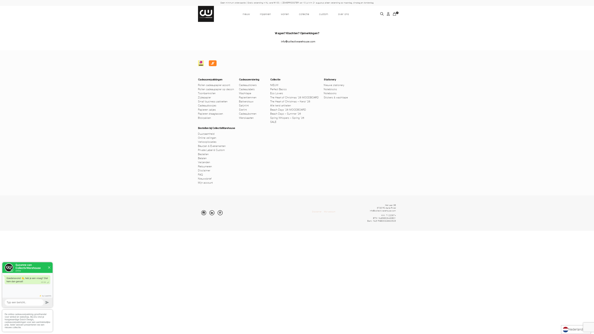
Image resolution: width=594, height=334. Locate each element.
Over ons (343, 14)
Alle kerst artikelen (280, 105)
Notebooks (330, 93)
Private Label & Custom (211, 150)
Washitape (245, 93)
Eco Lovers (276, 93)
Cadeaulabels (247, 89)
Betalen (202, 158)
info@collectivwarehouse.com (298, 41)
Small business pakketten (213, 101)
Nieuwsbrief (205, 178)
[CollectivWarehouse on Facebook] (199, 214)
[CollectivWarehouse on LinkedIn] (213, 214)
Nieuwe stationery (334, 85)
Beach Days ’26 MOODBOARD (288, 109)
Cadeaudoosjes (207, 105)
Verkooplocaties (207, 141)
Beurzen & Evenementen (212, 146)
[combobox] (576, 329)
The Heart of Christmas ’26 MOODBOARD (294, 97)
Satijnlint (244, 105)
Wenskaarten (246, 117)
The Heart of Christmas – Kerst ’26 (290, 101)
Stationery (330, 80)
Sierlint (243, 109)
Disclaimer (204, 170)
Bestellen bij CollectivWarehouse (216, 128)
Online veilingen (207, 137)
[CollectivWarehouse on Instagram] (205, 214)
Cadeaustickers (248, 85)
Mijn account (205, 182)
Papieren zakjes (207, 109)
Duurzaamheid (206, 133)
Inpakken (265, 14)
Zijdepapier (204, 97)
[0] (394, 14)
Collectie (304, 14)
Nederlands (576, 329)
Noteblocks (330, 89)
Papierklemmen (247, 97)
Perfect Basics (278, 89)
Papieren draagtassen (210, 113)
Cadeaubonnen (248, 113)
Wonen (285, 14)
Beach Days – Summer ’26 (285, 113)
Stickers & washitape (336, 97)
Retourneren (205, 166)
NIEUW (246, 14)
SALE (273, 121)
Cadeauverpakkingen (210, 80)
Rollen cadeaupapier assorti (214, 85)
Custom (323, 14)
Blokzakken (204, 117)
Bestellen (203, 154)
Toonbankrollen (207, 93)
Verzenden (204, 162)
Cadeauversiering (249, 80)
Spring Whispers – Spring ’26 (287, 117)
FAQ (200, 174)
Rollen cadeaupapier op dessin (216, 89)
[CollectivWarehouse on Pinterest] (221, 214)
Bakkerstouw (246, 101)
